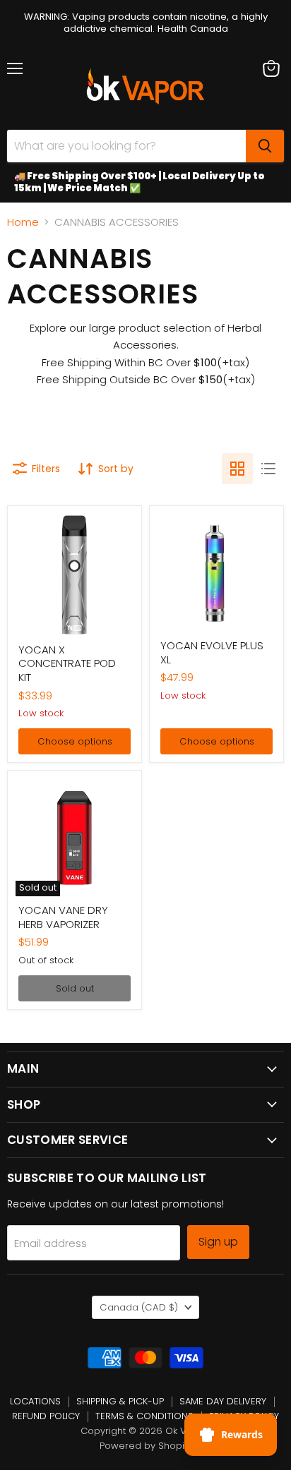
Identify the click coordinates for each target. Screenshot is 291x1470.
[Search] (265, 146)
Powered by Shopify (146, 1445)
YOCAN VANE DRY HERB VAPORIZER (63, 917)
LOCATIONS (35, 1401)
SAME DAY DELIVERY (222, 1401)
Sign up (218, 1242)
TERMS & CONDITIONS (144, 1416)
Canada (139, 1307)
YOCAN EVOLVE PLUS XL (211, 652)
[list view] (268, 468)
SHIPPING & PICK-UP (120, 1401)
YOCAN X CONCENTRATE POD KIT (67, 663)
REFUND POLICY (46, 1416)
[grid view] (237, 468)
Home (23, 222)
